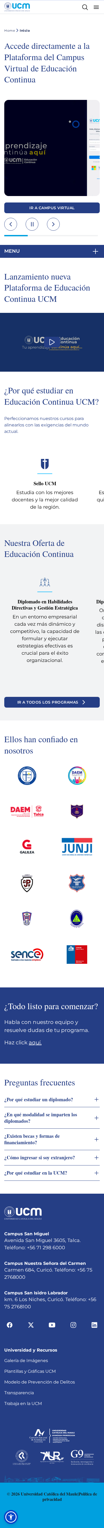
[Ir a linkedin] (94, 1324)
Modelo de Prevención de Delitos (39, 1382)
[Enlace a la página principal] (17, 7)
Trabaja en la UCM (23, 1403)
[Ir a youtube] (52, 1324)
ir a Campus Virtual (52, 207)
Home (9, 30)
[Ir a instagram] (73, 1324)
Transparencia (19, 1392)
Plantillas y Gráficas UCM (30, 1371)
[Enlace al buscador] (85, 6)
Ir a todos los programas (47, 702)
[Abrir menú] (96, 6)
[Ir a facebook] (9, 1324)
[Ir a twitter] (31, 1324)
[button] (52, 251)
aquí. (35, 1042)
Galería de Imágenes (26, 1360)
